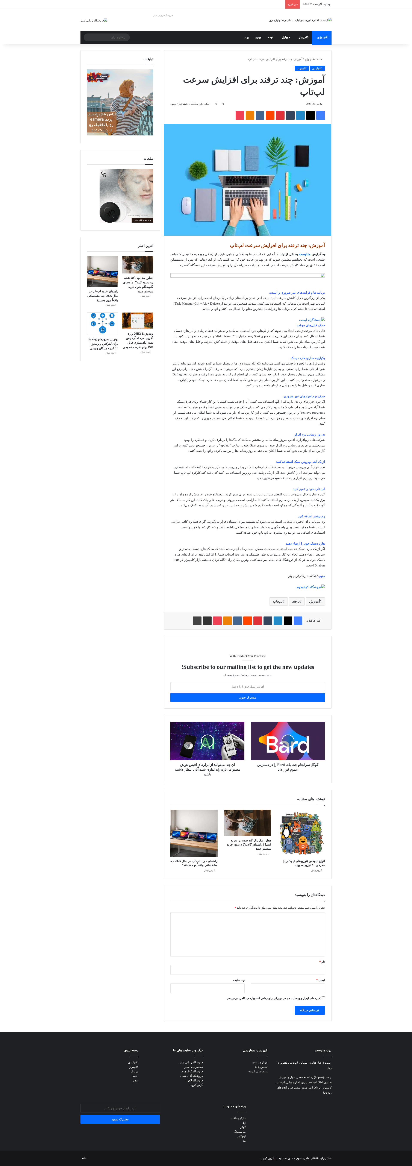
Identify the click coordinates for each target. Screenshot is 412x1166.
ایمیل (320, 980)
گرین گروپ (196, 1085)
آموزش (314, 601)
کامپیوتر (304, 37)
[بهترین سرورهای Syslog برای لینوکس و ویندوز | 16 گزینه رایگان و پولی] (102, 324)
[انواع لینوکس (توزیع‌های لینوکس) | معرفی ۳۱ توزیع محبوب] (301, 833)
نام (322, 961)
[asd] (247, 276)
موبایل (286, 37)
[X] (310, 115)
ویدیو (258, 37)
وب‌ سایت (239, 980)
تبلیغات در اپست (257, 1071)
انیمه (271, 37)
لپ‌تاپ (278, 601)
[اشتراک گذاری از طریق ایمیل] (207, 620)
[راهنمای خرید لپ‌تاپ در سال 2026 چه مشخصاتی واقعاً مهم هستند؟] (194, 833)
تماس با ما (261, 1067)
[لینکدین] (300, 115)
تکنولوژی (322, 37)
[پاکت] (240, 115)
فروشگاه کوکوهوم (192, 1071)
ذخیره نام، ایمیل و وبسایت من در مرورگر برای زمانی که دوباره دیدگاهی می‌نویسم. (273, 998)
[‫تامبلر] (290, 115)
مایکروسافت (238, 1118)
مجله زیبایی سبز (193, 1067)
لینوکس (241, 1136)
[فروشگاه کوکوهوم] (311, 587)
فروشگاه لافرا (195, 1080)
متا (244, 1140)
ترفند (296, 601)
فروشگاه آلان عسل (191, 1076)
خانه (320, 59)
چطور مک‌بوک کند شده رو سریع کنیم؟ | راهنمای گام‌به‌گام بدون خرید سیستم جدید (249, 844)
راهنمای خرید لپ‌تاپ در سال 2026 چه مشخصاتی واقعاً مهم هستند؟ (102, 296)
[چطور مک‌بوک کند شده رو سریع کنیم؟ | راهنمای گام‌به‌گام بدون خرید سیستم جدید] (247, 823)
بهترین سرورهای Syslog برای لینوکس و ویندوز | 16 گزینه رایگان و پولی (103, 344)
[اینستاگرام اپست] (312, 320)
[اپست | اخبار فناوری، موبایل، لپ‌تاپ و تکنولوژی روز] (300, 19)
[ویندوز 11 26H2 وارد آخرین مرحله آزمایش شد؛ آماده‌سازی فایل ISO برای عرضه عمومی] (137, 321)
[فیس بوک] (320, 115)
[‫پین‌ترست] (280, 115)
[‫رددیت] (270, 115)
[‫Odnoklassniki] (250, 115)
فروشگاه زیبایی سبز (163, 15)
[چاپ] (197, 620)
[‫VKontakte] (260, 115)
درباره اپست (259, 1062)
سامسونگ (239, 1131)
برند (246, 37)
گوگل (242, 1127)
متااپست (305, 254)
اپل (244, 1122)
